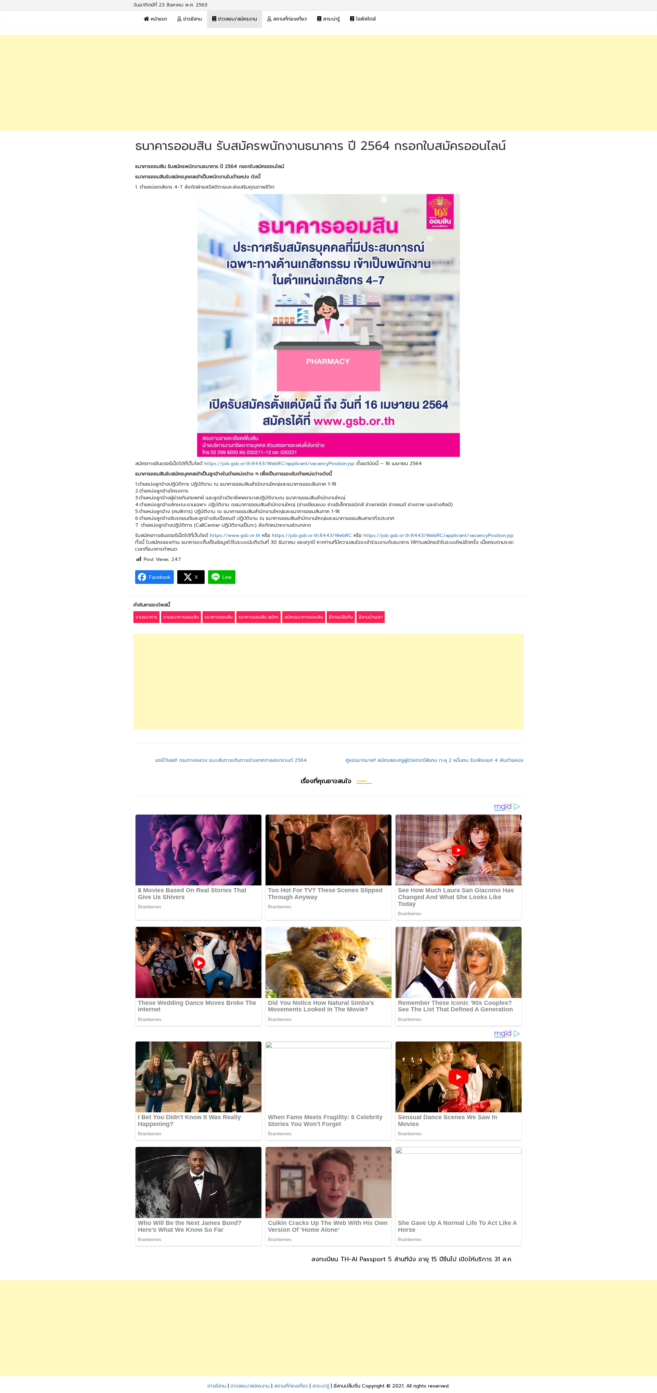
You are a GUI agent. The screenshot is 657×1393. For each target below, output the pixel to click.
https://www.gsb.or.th (235, 535)
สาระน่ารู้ (330, 19)
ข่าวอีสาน (191, 19)
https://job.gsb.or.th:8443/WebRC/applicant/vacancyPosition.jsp (279, 463)
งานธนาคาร (146, 617)
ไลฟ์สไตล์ (365, 19)
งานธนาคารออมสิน (181, 617)
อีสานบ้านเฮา (371, 617)
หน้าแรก (158, 19)
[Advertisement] (328, 83)
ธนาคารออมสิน (219, 617)
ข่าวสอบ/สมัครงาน (236, 19)
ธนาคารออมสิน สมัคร (259, 617)
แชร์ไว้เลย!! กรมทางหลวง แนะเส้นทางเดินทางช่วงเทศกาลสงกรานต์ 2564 (231, 760)
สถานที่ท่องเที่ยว (289, 19)
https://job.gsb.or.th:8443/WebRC (312, 535)
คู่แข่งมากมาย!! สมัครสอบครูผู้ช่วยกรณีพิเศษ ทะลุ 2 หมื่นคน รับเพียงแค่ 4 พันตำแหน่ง (435, 760)
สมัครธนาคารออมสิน (303, 617)
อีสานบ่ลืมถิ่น (341, 617)
